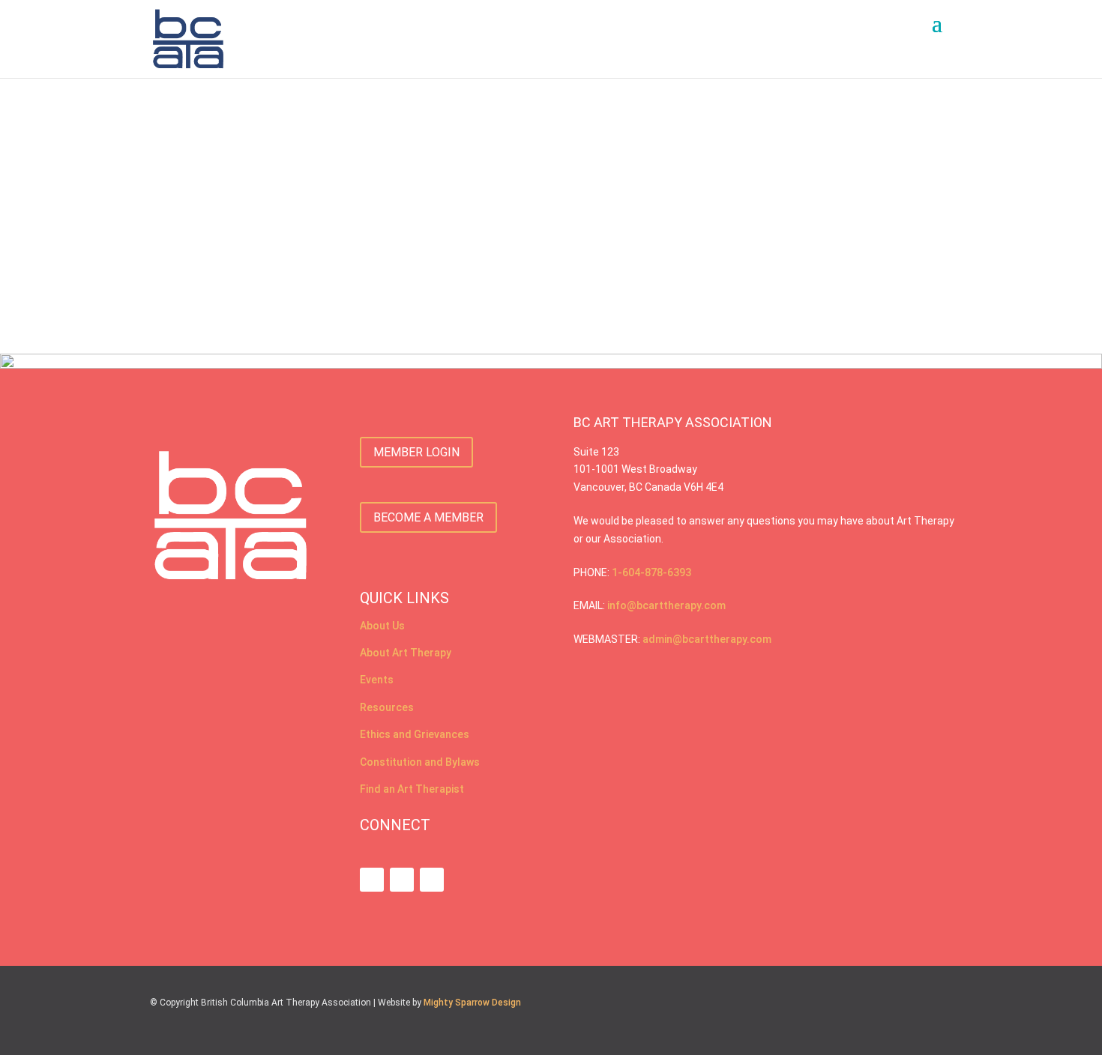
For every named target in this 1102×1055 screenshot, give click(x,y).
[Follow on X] (432, 880)
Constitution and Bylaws (420, 762)
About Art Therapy (405, 653)
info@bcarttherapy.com (666, 605)
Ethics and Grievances (414, 734)
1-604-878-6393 (651, 572)
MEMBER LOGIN (416, 452)
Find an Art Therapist (413, 789)
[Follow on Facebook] (402, 880)
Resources (387, 707)
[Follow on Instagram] (372, 880)
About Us (382, 626)
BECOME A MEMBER (428, 517)
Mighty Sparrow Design (472, 1002)
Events (377, 680)
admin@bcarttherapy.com (706, 639)
